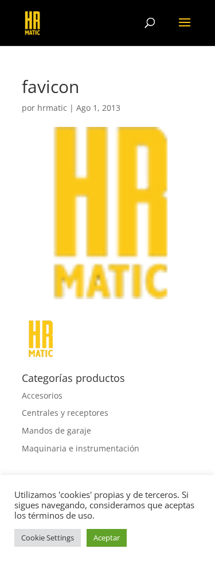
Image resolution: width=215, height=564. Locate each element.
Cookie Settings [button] (47, 537)
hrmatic (52, 107)
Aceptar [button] (106, 537)
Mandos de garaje (56, 430)
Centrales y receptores (65, 412)
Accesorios (42, 395)
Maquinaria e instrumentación (80, 448)
